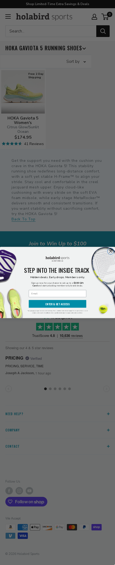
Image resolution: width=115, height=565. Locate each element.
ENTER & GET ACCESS (57, 304)
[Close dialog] (111, 251)
